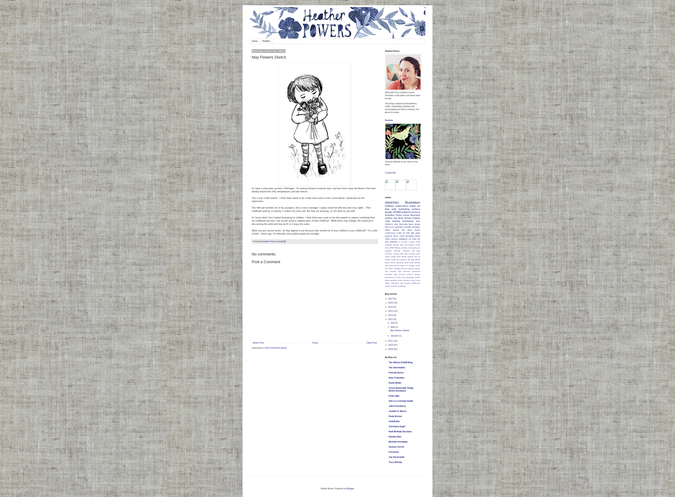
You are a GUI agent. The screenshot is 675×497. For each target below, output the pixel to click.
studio (399, 280)
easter (387, 257)
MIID (392, 248)
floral (399, 257)
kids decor (389, 266)
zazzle (387, 286)
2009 (391, 349)
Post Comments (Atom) (276, 348)
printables (416, 227)
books (417, 230)
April (393, 327)
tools (418, 280)
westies (407, 283)
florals (404, 257)
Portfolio (266, 41)
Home (255, 41)
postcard (406, 271)
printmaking (408, 221)
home (411, 263)
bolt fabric (407, 230)
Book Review (405, 218)
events (406, 215)
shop (404, 277)
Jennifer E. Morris (397, 411)
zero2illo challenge (398, 286)
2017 (391, 298)
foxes (393, 260)
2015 (391, 307)
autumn (396, 230)
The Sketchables (397, 367)
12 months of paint (406, 242)
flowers (410, 257)
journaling (410, 236)
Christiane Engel (397, 426)
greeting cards (403, 263)
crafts (387, 221)
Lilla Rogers (409, 245)
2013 (391, 315)
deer (418, 254)
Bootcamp (415, 215)
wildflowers (416, 283)
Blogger (350, 488)
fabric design (414, 224)
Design (396, 245)
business (416, 212)
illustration (412, 202)
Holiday (416, 218)
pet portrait (408, 269)
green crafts (398, 236)
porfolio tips (395, 271)
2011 (391, 341)
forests (387, 260)
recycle (398, 277)
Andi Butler (394, 421)
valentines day (397, 283)
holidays (389, 205)
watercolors (402, 205)
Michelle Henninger (398, 442)
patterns (406, 212)
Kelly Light (394, 396)
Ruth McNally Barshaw (400, 431)
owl (402, 269)
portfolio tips (391, 218)
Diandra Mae (395, 436)
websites (393, 242)
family (393, 257)
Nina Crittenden (396, 378)
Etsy (401, 245)
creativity (411, 254)
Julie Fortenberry (397, 406)
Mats (418, 221)
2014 (391, 311)
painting (396, 221)
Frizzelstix (394, 452)
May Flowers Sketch (399, 330)
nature (417, 236)
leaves (396, 266)
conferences (390, 233)
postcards (416, 271)
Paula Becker (395, 416)
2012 (391, 319)
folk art (417, 257)
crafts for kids (403, 233)
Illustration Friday (393, 215)
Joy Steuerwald (396, 457)
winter (387, 230)
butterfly (397, 251)
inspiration (399, 227)
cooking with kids (400, 254)
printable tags (391, 274)
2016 (391, 303)
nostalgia (397, 269)
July (393, 323)
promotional (389, 277)
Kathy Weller (395, 383)
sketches (392, 202)
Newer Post (258, 343)
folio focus (389, 227)
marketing (404, 209)
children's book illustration (396, 224)
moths (417, 266)
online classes (391, 239)
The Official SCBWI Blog (401, 362)
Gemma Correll (396, 447)
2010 (391, 345)
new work (389, 269)
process (402, 274)
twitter (387, 283)
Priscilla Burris (396, 372)
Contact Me (390, 173)
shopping (410, 277)
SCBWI (397, 212)
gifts (412, 233)
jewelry (417, 263)
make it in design (407, 266)
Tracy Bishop (395, 462)
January (395, 336)
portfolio (407, 227)
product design (413, 274)
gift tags (411, 260)
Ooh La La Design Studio (401, 401)
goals (418, 233)
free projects (401, 260)
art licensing (412, 248)
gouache (388, 236)
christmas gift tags (411, 251)
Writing (397, 248)
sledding (393, 280)
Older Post (372, 343)
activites (404, 248)
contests (388, 254)
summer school (409, 280)
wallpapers (403, 239)
